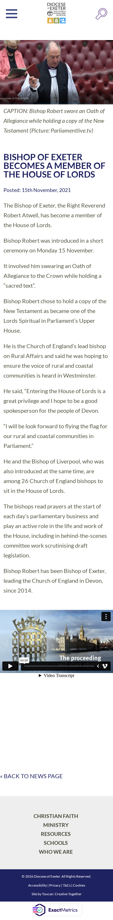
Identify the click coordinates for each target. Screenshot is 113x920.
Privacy (55, 885)
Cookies (79, 885)
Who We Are (56, 852)
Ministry (56, 825)
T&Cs (67, 885)
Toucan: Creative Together (62, 894)
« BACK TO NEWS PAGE (31, 775)
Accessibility (37, 885)
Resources (56, 834)
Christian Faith (56, 816)
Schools (56, 843)
